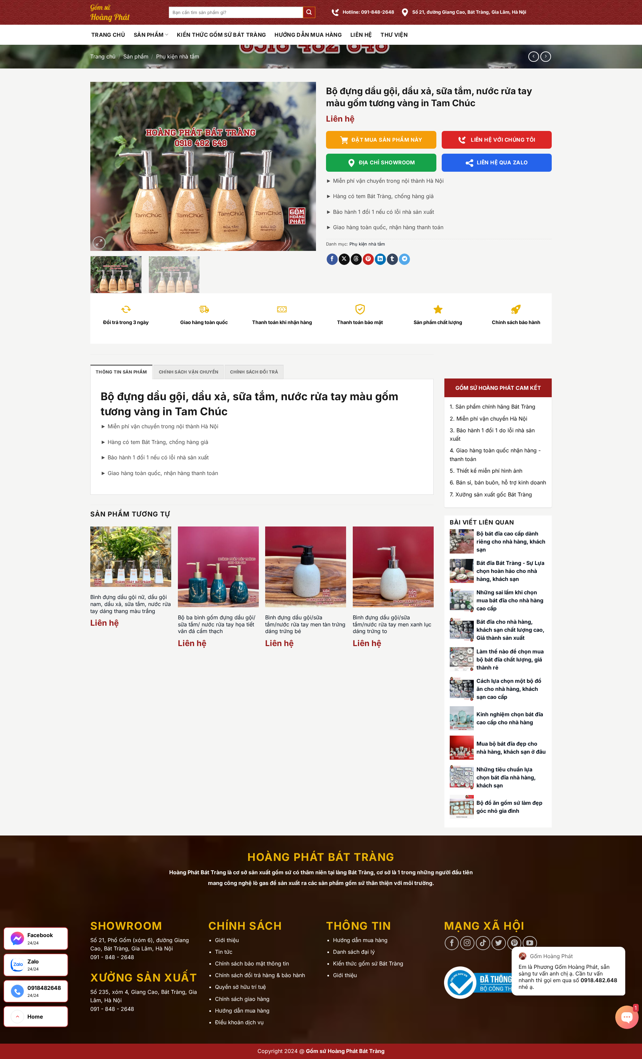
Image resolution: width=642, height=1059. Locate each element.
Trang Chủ (108, 34)
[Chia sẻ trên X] (344, 259)
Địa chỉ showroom (387, 162)
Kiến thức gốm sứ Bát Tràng (221, 34)
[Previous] (103, 166)
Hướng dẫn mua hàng (308, 34)
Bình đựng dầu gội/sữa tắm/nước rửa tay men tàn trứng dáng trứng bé (305, 624)
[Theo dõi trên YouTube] (530, 943)
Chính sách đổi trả (254, 371)
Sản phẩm (149, 34)
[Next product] (533, 56)
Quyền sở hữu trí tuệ (240, 987)
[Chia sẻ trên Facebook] (332, 259)
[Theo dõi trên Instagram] (467, 943)
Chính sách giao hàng (242, 999)
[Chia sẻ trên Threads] (356, 259)
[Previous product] (545, 56)
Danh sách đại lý (354, 951)
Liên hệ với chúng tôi (502, 140)
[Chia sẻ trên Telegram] (404, 259)
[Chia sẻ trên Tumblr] (392, 259)
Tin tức (223, 951)
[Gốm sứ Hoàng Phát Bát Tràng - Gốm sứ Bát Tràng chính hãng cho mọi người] (124, 12)
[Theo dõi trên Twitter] (499, 943)
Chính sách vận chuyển (188, 371)
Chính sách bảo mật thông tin (252, 963)
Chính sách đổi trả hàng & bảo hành (260, 975)
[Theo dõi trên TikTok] (483, 943)
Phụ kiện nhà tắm (177, 56)
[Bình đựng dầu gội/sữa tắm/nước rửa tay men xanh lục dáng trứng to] (393, 566)
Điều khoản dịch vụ (239, 1022)
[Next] (303, 166)
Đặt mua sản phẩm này (386, 140)
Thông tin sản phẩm (121, 371)
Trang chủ (102, 56)
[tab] (121, 372)
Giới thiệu (227, 940)
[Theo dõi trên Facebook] (452, 943)
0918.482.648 (598, 980)
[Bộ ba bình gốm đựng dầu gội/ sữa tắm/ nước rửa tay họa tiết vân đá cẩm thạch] (218, 566)
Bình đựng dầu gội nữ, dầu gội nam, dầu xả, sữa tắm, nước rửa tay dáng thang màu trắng (130, 604)
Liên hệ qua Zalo (502, 162)
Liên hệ (361, 34)
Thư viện (394, 34)
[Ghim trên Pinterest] (368, 259)
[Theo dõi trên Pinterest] (514, 943)
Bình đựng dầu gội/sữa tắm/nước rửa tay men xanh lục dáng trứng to (392, 624)
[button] (309, 12)
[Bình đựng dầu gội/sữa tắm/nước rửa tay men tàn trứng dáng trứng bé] (305, 566)
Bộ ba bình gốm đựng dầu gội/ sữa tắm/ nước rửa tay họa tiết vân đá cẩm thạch (216, 624)
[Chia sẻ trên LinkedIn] (380, 259)
